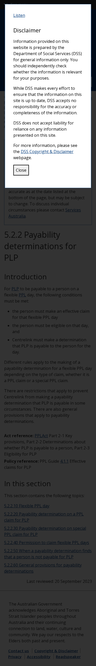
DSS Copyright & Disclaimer (47, 151)
